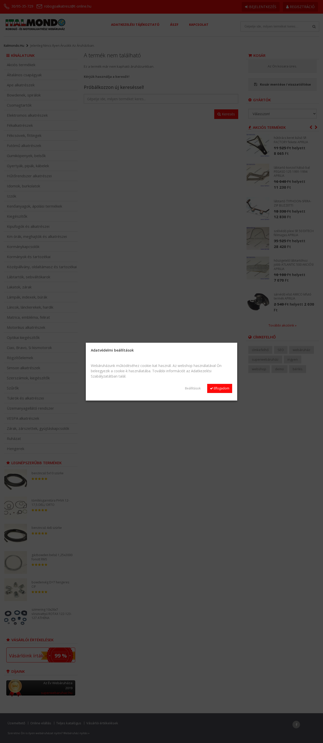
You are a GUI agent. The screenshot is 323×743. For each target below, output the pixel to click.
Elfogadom (221, 388)
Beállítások (193, 388)
